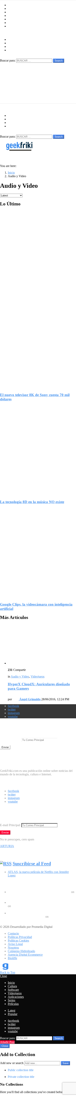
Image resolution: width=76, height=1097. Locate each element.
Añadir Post (7, 1042)
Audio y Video (20, 676)
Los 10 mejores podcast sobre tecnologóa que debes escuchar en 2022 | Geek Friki (40, 914)
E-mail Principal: (10, 739)
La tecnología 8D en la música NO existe (32, 502)
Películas (13, 26)
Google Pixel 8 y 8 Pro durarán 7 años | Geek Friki (39, 892)
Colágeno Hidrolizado (21, 951)
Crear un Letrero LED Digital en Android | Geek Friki (41, 902)
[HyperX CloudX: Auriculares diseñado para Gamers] (42, 644)
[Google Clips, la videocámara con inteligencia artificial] (38, 550)
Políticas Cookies (18, 940)
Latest (11, 1010)
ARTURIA (7, 846)
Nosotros (13, 947)
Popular (12, 1014)
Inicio (11, 5)
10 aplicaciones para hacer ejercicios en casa (35, 909)
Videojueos (15, 15)
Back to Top (7, 972)
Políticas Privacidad (20, 937)
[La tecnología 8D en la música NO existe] (38, 447)
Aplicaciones (16, 19)
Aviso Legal (15, 944)
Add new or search (12, 1063)
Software (13, 12)
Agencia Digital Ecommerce (25, 954)
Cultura (12, 8)
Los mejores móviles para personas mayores (35, 920)
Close (3, 976)
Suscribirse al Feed (32, 863)
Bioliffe (12, 958)
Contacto (13, 933)
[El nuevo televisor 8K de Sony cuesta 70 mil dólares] (38, 297)
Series (11, 22)
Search (59, 60)
